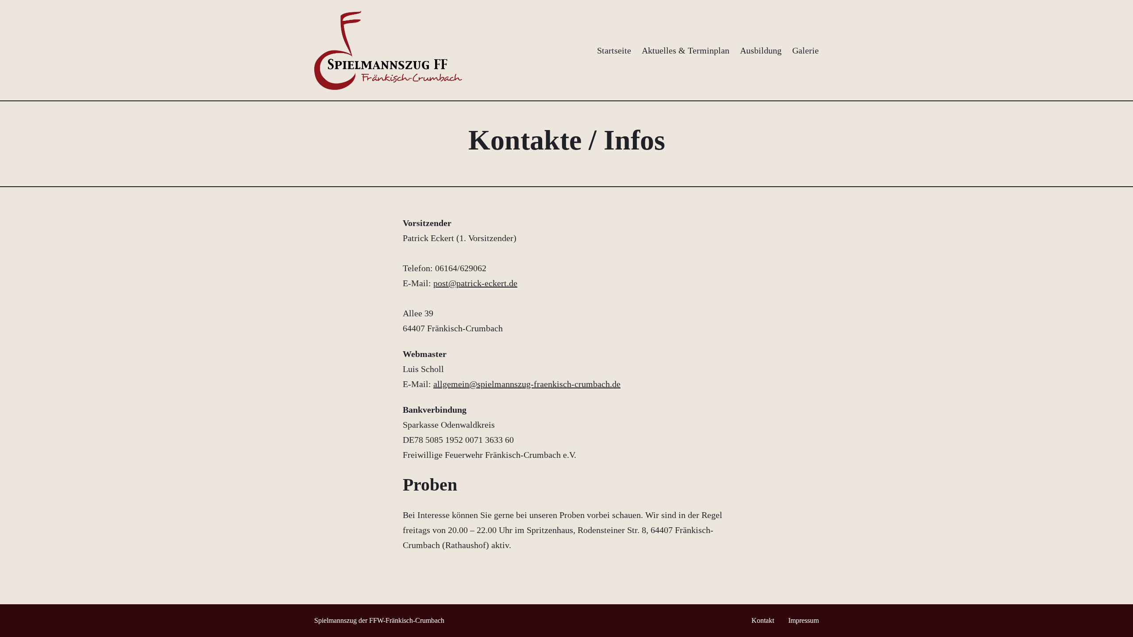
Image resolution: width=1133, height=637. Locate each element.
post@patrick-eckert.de (475, 283)
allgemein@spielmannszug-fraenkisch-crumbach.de (526, 384)
